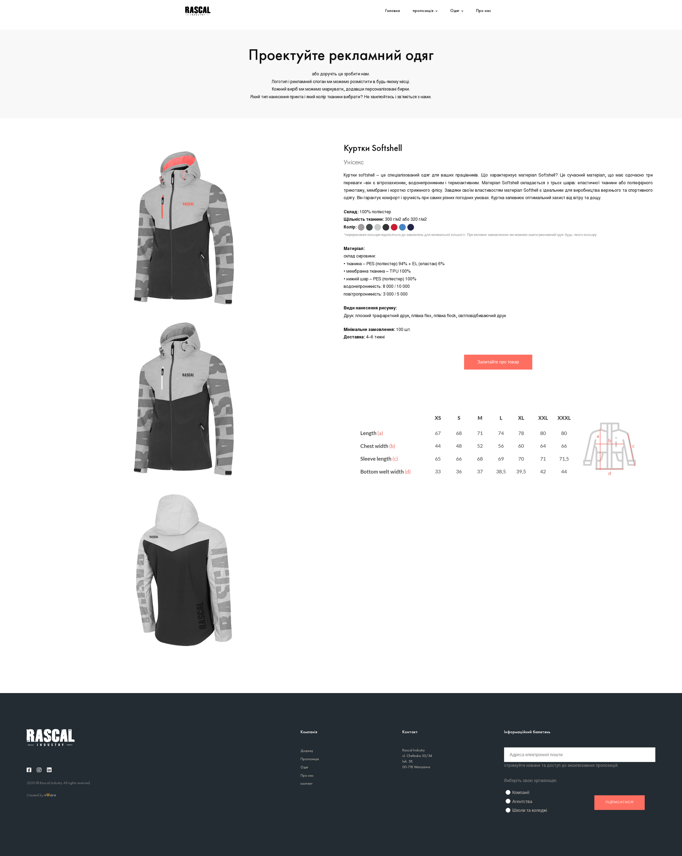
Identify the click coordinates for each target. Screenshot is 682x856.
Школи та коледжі (529, 810)
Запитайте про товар (498, 362)
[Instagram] (39, 770)
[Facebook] (29, 770)
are (53, 795)
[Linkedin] (49, 770)
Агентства (522, 801)
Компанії (520, 792)
